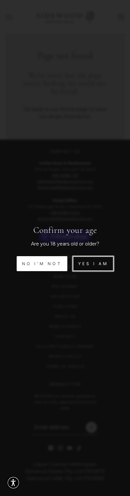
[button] (13, 482)
